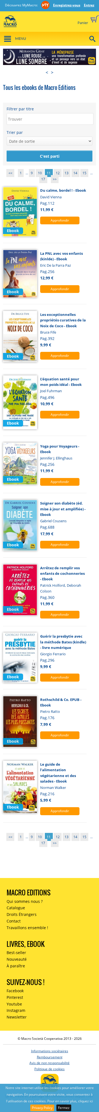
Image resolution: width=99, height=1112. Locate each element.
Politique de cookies (49, 1069)
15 (84, 173)
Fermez (64, 1107)
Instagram (16, 1010)
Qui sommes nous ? (25, 901)
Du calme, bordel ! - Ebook (63, 190)
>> (55, 179)
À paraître (16, 965)
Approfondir (60, 220)
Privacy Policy (42, 1107)
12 (58, 173)
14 (75, 173)
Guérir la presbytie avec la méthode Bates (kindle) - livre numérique (63, 642)
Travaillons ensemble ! (27, 927)
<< (10, 173)
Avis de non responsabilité (49, 1063)
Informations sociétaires (49, 1051)
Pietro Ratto (50, 711)
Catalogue (16, 907)
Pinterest (15, 997)
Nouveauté (17, 959)
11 (49, 173)
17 (43, 179)
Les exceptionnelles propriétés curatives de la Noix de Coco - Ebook (63, 320)
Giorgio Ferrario (53, 653)
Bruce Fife (48, 332)
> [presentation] (52, 72)
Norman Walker (53, 787)
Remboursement (49, 1057)
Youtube (14, 1004)
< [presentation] (47, 72)
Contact (14, 921)
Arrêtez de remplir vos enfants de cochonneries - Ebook (62, 573)
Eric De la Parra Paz (55, 265)
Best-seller (16, 952)
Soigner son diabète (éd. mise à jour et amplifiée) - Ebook (63, 509)
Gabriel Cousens (53, 520)
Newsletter (17, 1017)
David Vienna (51, 196)
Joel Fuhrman (51, 390)
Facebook (15, 990)
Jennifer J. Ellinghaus (56, 458)
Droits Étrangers (22, 914)
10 (40, 173)
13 (66, 173)
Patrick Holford (52, 585)
